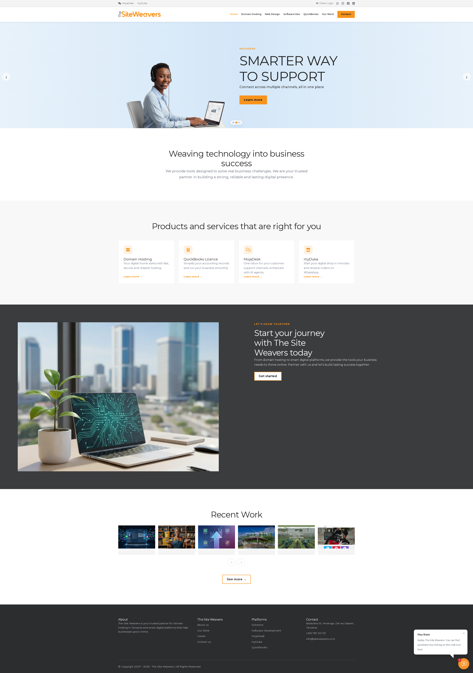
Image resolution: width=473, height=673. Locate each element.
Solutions (257, 624)
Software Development (266, 630)
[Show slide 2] (238, 122)
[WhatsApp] (337, 3)
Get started (268, 376)
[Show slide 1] (233, 122)
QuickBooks (311, 14)
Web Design (272, 14)
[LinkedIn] (353, 3)
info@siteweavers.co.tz (320, 638)
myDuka (257, 641)
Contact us (204, 641)
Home (234, 14)
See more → (236, 579)
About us (203, 624)
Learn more (253, 100)
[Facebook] (348, 3)
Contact (346, 14)
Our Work (328, 14)
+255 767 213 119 (316, 633)
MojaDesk (258, 636)
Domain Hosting (251, 14)
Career (201, 636)
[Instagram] (343, 3)
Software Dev (291, 14)
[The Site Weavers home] (139, 14)
